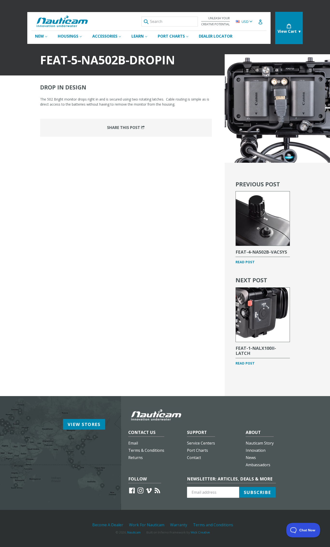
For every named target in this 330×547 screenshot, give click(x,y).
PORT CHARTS (175, 36)
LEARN (141, 36)
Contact (194, 457)
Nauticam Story (260, 443)
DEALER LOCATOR (215, 36)
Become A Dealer (107, 524)
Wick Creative (200, 532)
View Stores (84, 424)
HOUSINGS (72, 36)
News (251, 457)
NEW (43, 36)
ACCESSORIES (109, 36)
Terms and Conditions (213, 524)
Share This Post (124, 127)
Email (133, 443)
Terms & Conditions (146, 450)
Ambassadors (258, 464)
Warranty (178, 524)
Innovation (255, 450)
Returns (135, 457)
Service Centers (201, 443)
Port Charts (197, 450)
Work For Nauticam (146, 524)
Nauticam (134, 532)
